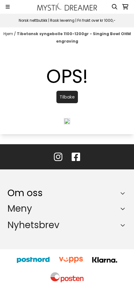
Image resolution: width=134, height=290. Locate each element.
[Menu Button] (7, 7)
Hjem (8, 33)
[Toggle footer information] (124, 193)
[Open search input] (114, 7)
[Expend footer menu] (124, 208)
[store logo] (67, 7)
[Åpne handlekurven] (125, 7)
